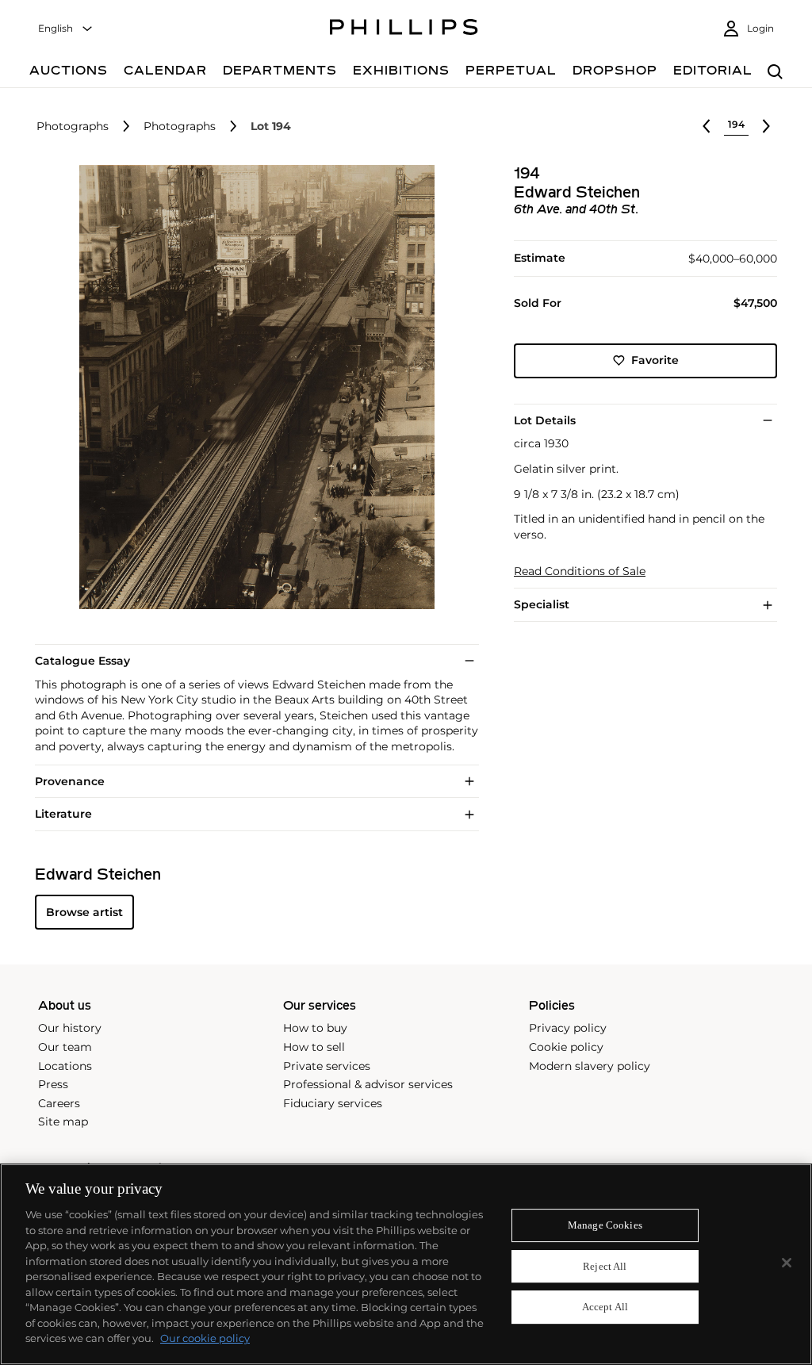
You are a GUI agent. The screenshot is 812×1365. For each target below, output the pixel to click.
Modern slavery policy (589, 1066)
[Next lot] (766, 126)
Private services (326, 1066)
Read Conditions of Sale (579, 571)
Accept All (605, 1307)
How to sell (314, 1047)
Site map (63, 1121)
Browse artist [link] (84, 912)
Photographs (72, 126)
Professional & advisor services (368, 1084)
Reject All (604, 1266)
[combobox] (66, 29)
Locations (65, 1066)
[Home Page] (404, 29)
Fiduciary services (332, 1103)
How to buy (315, 1028)
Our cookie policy (205, 1338)
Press (53, 1084)
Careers (59, 1103)
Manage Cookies (605, 1225)
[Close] (786, 1262)
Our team (65, 1047)
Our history (70, 1028)
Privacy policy (568, 1028)
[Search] (775, 72)
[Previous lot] (706, 126)
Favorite (655, 360)
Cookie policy (566, 1047)
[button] (252, 387)
